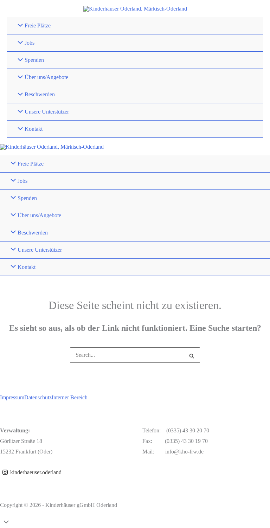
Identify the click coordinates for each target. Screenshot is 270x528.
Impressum (12, 397)
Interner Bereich (70, 397)
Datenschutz (38, 397)
